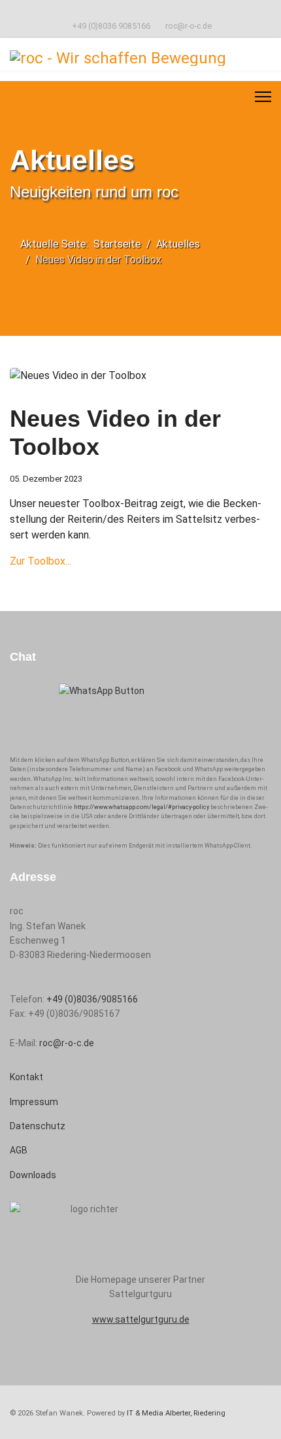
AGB (18, 1150)
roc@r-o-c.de (188, 26)
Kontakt (26, 1077)
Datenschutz (37, 1126)
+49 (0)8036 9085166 (111, 26)
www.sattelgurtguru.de (141, 1319)
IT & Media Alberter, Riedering (176, 1413)
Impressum (34, 1102)
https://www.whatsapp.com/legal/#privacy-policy (141, 807)
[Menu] (263, 96)
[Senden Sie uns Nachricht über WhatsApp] (140, 714)
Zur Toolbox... (40, 561)
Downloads (33, 1175)
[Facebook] (140, 12)
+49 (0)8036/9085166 (92, 999)
